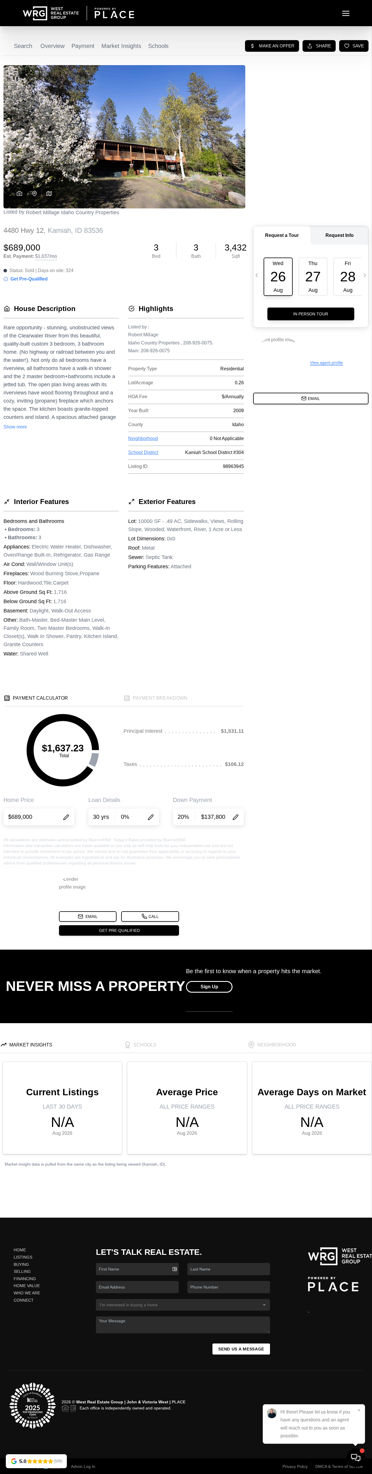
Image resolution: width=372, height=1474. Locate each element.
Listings (23, 1257)
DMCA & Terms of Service (339, 1466)
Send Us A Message (241, 1349)
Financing (25, 1278)
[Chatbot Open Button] (355, 1457)
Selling (22, 1271)
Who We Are (27, 1293)
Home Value (27, 1285)
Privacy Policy (295, 1466)
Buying (21, 1264)
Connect (24, 1300)
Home (20, 1250)
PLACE (178, 1402)
